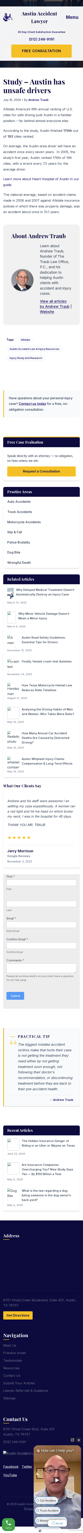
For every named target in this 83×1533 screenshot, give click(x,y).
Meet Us (9, 1345)
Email (11, 918)
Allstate (25, 339)
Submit (15, 996)
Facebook (11, 1467)
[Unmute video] (57, 1480)
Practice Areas (14, 1353)
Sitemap (9, 1398)
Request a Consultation (41, 471)
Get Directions (17, 1315)
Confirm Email (17, 939)
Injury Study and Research (26, 358)
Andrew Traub (38, 100)
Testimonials (12, 1360)
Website (47, 312)
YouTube (10, 1475)
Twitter (27, 1467)
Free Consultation (41, 51)
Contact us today (32, 404)
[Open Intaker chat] (40, 1531)
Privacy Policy (33, 1508)
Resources (11, 1368)
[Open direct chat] (72, 1440)
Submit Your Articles (19, 1383)
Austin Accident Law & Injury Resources (34, 348)
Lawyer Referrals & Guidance (25, 1391)
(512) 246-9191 (41, 39)
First (10, 876)
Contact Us (11, 1376)
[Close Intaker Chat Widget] (79, 1440)
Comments (15, 960)
